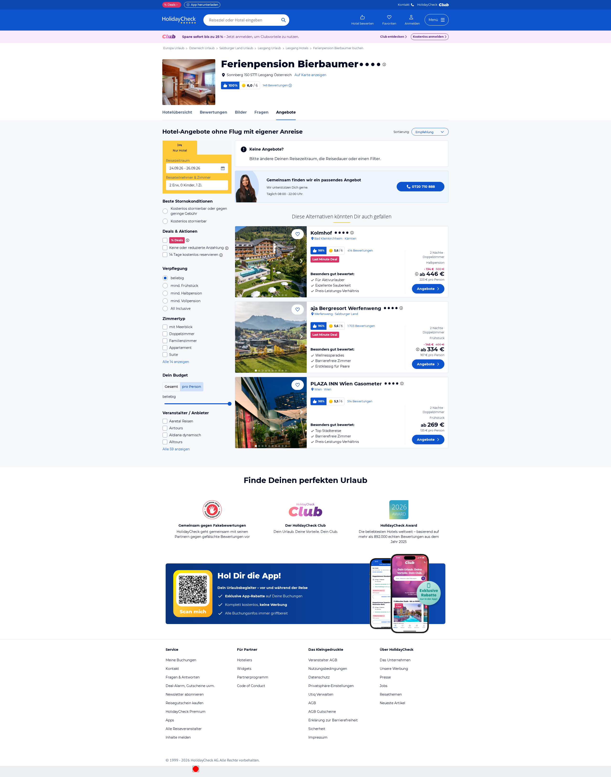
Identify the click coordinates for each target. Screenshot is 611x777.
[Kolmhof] (271, 261)
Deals (169, 4)
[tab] (180, 148)
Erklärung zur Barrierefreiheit (333, 720)
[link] (362, 20)
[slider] (230, 404)
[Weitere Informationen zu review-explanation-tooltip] (290, 85)
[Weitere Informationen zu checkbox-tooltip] (187, 240)
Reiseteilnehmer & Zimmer (188, 177)
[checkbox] (197, 240)
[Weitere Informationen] (417, 274)
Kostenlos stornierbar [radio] (189, 221)
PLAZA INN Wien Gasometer (346, 384)
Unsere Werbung (394, 669)
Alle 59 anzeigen (176, 449)
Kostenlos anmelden (428, 36)
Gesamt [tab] (171, 386)
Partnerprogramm (252, 677)
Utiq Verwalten (320, 694)
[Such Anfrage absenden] (283, 20)
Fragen (261, 112)
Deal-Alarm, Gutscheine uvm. (190, 686)
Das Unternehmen (395, 660)
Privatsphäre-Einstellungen (331, 686)
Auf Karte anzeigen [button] (310, 75)
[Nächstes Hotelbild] (301, 261)
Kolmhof (321, 233)
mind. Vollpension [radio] (185, 301)
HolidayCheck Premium (185, 711)
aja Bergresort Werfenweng (346, 308)
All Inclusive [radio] (180, 308)
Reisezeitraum (178, 160)
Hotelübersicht (177, 112)
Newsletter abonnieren (185, 694)
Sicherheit (316, 729)
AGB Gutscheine (322, 711)
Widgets (244, 669)
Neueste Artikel (392, 703)
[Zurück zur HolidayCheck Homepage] (179, 20)
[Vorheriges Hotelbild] (241, 261)
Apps (170, 720)
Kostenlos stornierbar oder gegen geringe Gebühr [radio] (199, 211)
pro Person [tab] (191, 386)
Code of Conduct (251, 686)
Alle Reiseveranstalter (184, 729)
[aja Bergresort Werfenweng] (271, 337)
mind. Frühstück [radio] (184, 286)
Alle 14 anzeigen (176, 362)
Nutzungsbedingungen (327, 669)
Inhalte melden (178, 737)
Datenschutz (319, 677)
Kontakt (404, 4)
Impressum (317, 737)
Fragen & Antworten (183, 677)
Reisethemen (391, 694)
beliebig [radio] (177, 278)
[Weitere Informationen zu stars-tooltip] (383, 64)
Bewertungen (213, 112)
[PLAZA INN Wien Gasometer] (271, 412)
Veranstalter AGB (322, 660)
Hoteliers (244, 660)
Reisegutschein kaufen (184, 703)
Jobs (383, 686)
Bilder (241, 112)
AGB (312, 703)
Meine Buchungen (181, 660)
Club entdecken (392, 36)
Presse (385, 677)
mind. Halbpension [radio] (186, 293)
